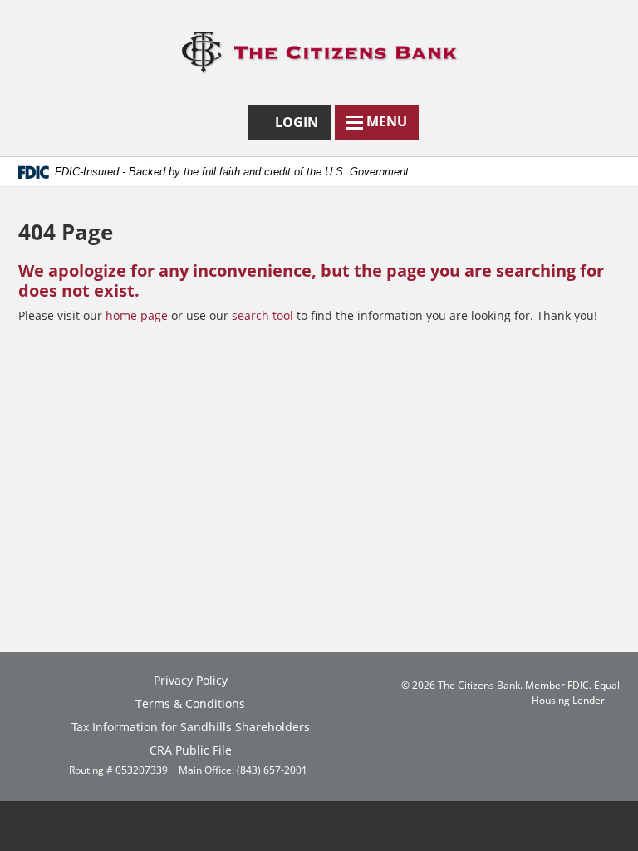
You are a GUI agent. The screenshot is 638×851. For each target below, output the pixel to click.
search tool (262, 315)
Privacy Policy (191, 680)
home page (137, 315)
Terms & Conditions (190, 703)
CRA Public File (191, 750)
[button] (377, 122)
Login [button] (300, 126)
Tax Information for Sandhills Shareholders (190, 727)
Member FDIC (557, 684)
